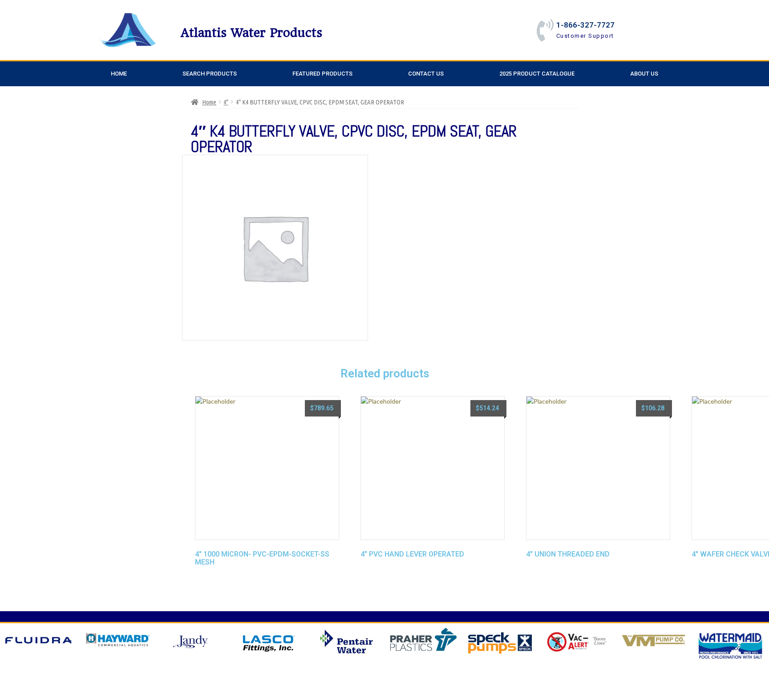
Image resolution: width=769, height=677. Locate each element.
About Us (644, 73)
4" (225, 102)
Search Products (209, 73)
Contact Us (426, 73)
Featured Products (322, 73)
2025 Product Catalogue (537, 73)
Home (119, 73)
